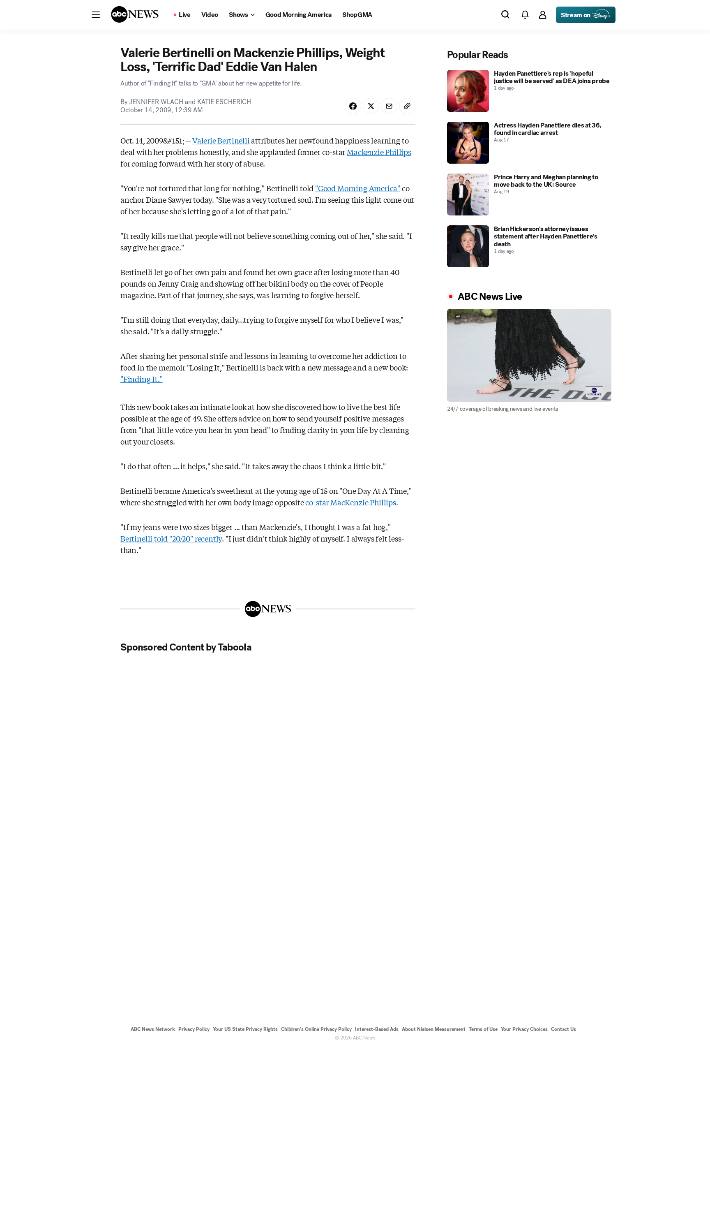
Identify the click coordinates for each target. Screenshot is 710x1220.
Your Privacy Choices (524, 1029)
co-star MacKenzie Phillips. (351, 502)
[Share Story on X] (371, 106)
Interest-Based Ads (377, 1029)
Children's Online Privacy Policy (316, 1029)
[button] (95, 15)
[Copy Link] (407, 106)
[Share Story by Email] (389, 106)
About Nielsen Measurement (434, 1029)
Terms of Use (483, 1029)
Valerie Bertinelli (221, 140)
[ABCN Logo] (135, 14)
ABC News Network (153, 1029)
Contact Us (563, 1029)
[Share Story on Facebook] (353, 106)
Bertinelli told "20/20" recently (171, 538)
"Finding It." (141, 378)
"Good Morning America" (357, 188)
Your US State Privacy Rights (245, 1029)
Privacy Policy (194, 1029)
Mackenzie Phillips (379, 151)
